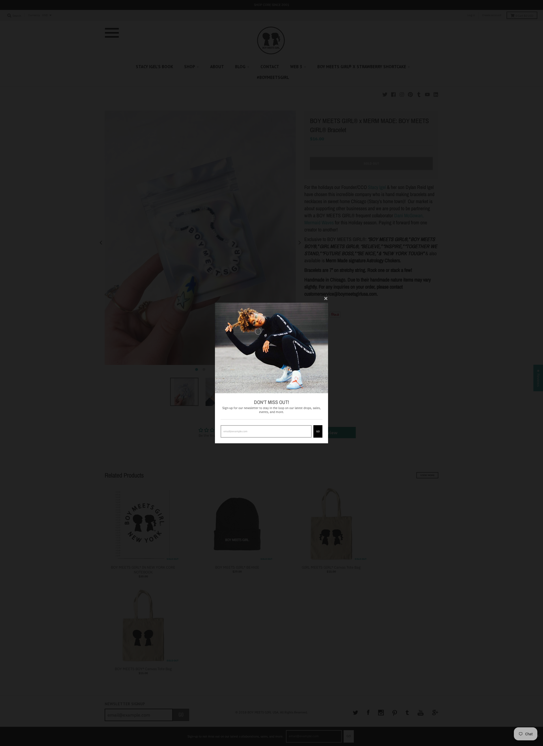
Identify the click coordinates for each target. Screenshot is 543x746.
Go (318, 431)
